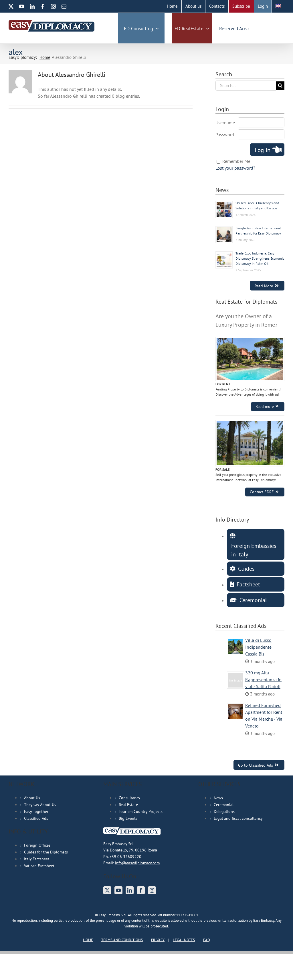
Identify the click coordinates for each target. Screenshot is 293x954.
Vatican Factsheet (39, 865)
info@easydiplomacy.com (137, 862)
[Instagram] (152, 890)
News (218, 797)
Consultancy (129, 797)
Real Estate (128, 804)
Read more (265, 406)
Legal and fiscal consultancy (238, 818)
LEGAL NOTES (184, 939)
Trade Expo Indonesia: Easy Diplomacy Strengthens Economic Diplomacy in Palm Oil (259, 258)
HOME (88, 939)
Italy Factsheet (36, 858)
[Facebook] (141, 890)
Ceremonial (223, 804)
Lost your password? (235, 168)
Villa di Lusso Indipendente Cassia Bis (258, 647)
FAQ (206, 939)
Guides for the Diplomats (46, 852)
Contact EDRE (262, 491)
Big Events (128, 818)
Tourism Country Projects (141, 811)
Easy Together (36, 811)
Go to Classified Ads (255, 765)
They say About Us (40, 804)
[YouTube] (118, 890)
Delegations (224, 811)
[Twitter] (107, 890)
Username (225, 122)
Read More (264, 285)
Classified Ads (36, 818)
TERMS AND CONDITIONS (122, 939)
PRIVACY (158, 939)
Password (224, 134)
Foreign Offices (37, 845)
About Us (32, 797)
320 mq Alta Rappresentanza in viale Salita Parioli (263, 679)
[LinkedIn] (130, 890)
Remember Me (236, 161)
